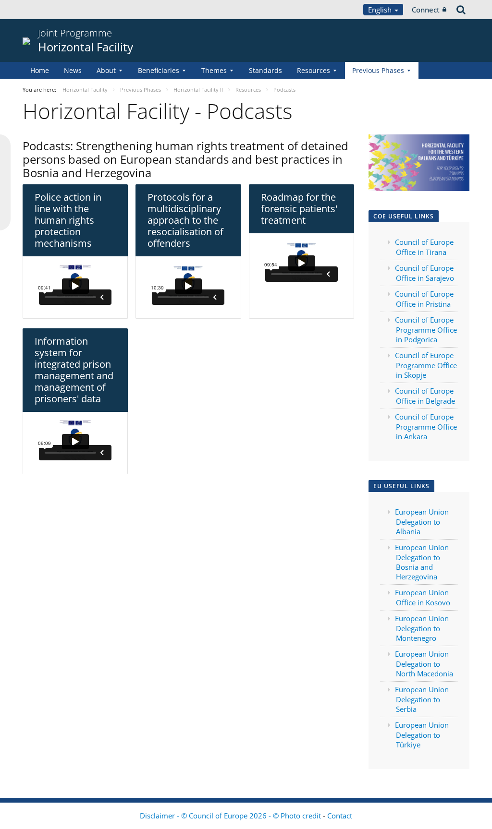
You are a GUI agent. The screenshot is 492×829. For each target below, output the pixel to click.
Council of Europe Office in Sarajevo (424, 273)
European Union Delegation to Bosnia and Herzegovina (422, 561)
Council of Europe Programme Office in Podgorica (426, 329)
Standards (265, 70)
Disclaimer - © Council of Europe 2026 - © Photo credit (231, 815)
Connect (426, 9)
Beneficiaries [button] (158, 70)
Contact (339, 815)
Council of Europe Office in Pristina (424, 299)
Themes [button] (214, 70)
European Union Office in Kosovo (422, 597)
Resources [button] (313, 70)
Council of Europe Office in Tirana (424, 247)
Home (39, 70)
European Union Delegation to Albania (422, 521)
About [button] (106, 70)
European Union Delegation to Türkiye (422, 734)
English (381, 9)
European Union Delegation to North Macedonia (424, 663)
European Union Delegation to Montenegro (422, 628)
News (73, 70)
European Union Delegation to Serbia (422, 699)
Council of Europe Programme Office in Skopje (426, 365)
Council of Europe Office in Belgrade (425, 396)
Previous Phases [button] (378, 70)
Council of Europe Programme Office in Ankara (426, 426)
